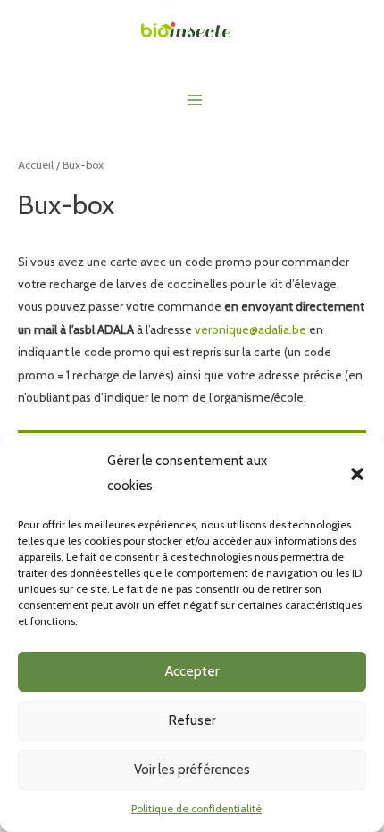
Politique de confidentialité (196, 808)
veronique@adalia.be (250, 329)
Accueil (36, 164)
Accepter (192, 671)
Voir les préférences (192, 769)
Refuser (192, 720)
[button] (357, 474)
